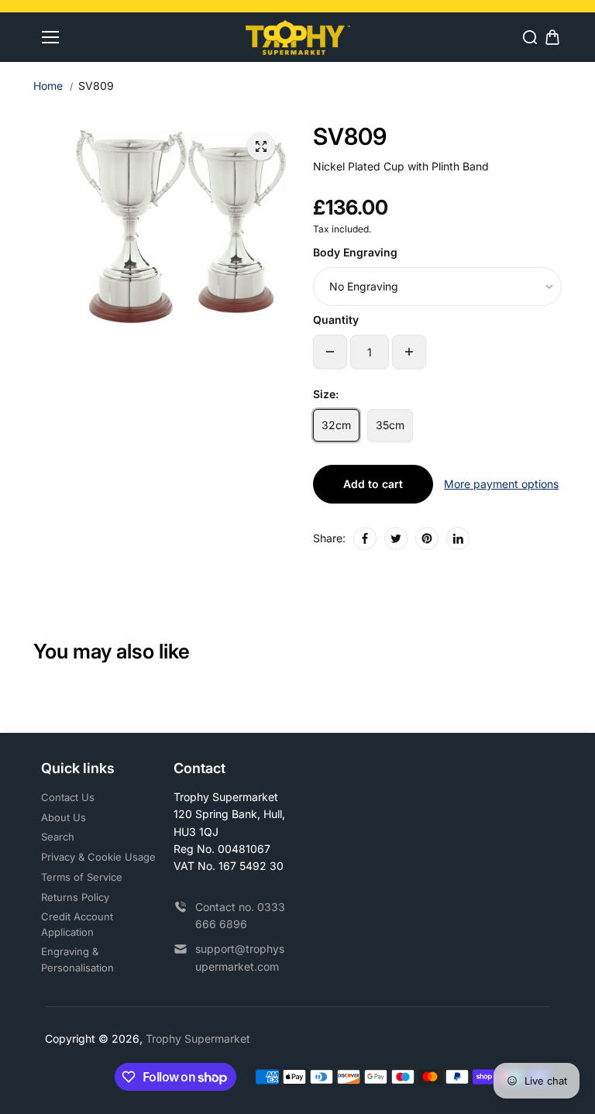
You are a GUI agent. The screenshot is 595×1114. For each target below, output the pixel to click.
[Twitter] (396, 538)
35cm (390, 425)
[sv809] (261, 146)
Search (57, 836)
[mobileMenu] (50, 37)
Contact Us (68, 797)
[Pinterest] (427, 538)
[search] (530, 37)
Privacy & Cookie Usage (98, 857)
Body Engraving (355, 252)
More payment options (501, 483)
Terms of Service (81, 877)
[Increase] (409, 352)
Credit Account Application (77, 924)
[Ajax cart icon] (552, 37)
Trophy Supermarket (198, 1038)
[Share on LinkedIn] (457, 538)
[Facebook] (365, 538)
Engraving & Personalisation (77, 959)
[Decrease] (330, 352)
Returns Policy (75, 897)
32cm (336, 425)
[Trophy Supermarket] (298, 36)
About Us (63, 817)
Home (48, 85)
